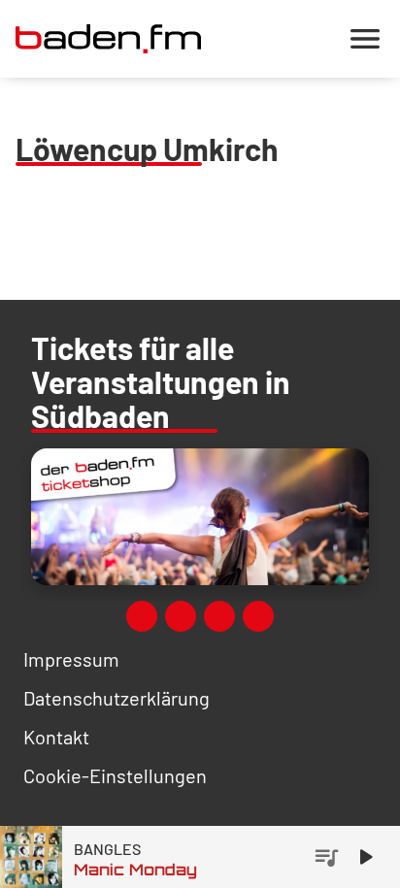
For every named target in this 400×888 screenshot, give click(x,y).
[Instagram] (219, 616)
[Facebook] (141, 616)
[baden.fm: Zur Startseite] (108, 38)
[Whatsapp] (180, 616)
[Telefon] (258, 616)
